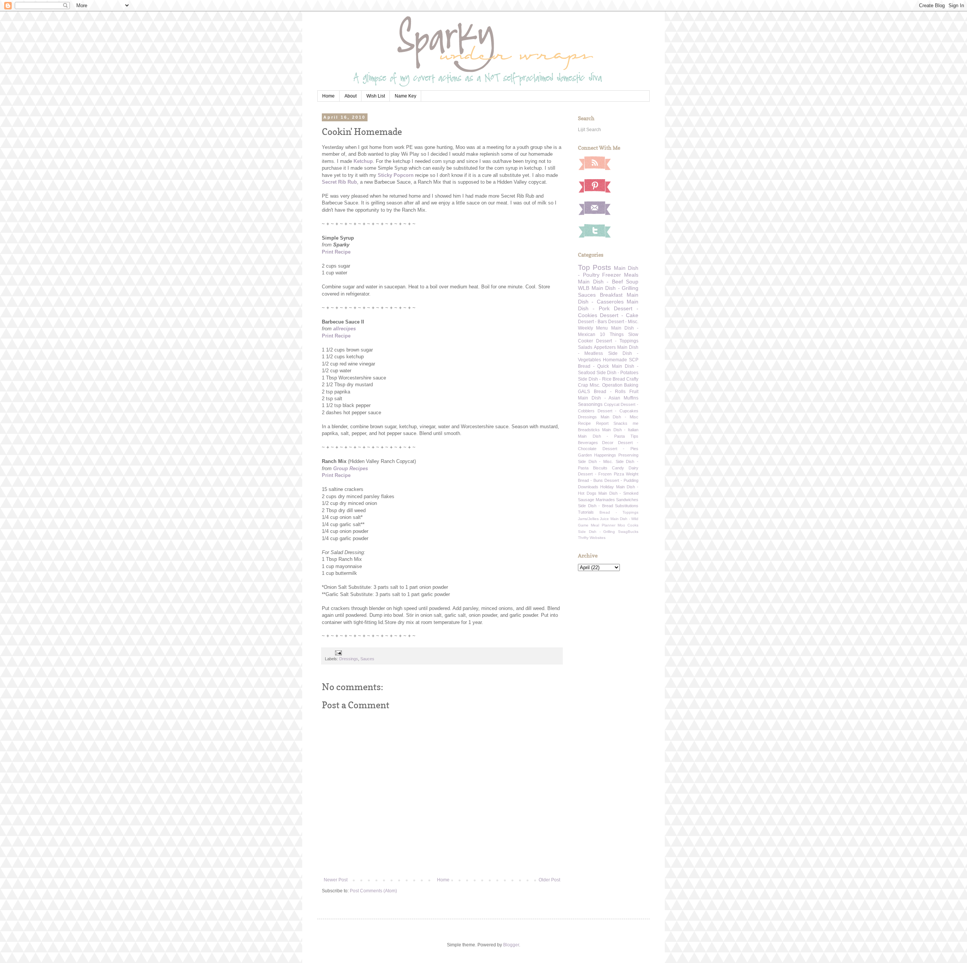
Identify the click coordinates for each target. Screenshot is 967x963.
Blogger (511, 945)
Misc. (595, 385)
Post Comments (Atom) (373, 890)
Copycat (611, 404)
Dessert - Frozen (595, 474)
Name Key (405, 96)
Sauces (367, 658)
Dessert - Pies (620, 448)
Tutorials (586, 512)
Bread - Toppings (618, 512)
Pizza (619, 474)
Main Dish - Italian (620, 429)
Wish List (375, 96)
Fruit (633, 391)
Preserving (628, 455)
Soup (632, 282)
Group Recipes (350, 468)
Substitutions (626, 505)
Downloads (588, 487)
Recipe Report (593, 423)
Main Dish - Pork (608, 305)
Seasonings (590, 404)
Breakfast (611, 295)
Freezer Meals (620, 275)
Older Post (549, 879)
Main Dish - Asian (599, 398)
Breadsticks (589, 429)
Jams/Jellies (588, 519)
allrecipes (344, 328)
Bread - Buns (590, 480)
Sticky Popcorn (396, 175)
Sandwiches (627, 499)
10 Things (612, 334)
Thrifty (583, 538)
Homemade (615, 359)
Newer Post (336, 879)
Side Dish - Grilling (596, 531)
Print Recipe (336, 252)
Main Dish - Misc (620, 417)
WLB (583, 288)
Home (328, 96)
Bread (619, 379)
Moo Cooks (628, 525)
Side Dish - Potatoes (617, 372)
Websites (598, 538)
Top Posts (594, 267)
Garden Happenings (597, 455)
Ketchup (363, 161)
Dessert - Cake (619, 315)
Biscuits (600, 468)
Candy (618, 468)
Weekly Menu (593, 328)
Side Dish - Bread (595, 505)
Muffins (631, 398)
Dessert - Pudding (621, 480)
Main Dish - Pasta (601, 436)
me (635, 423)
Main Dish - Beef (600, 282)
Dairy (633, 468)
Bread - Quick (593, 366)
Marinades (605, 499)
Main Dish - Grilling (615, 288)
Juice (604, 519)
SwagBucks (628, 531)
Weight (632, 474)
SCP (633, 359)
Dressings (348, 658)
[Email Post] (338, 652)
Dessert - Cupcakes (618, 411)
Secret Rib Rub (339, 182)
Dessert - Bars (592, 321)
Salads (585, 347)
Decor (607, 442)
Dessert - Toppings (617, 341)
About (350, 96)
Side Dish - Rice (595, 379)
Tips (634, 436)
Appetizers (605, 347)
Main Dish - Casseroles (608, 298)
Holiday (607, 487)
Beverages (588, 442)
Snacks (620, 423)
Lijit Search (589, 129)
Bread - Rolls (610, 391)
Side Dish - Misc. (595, 461)
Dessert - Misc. (623, 321)
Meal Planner (603, 525)
